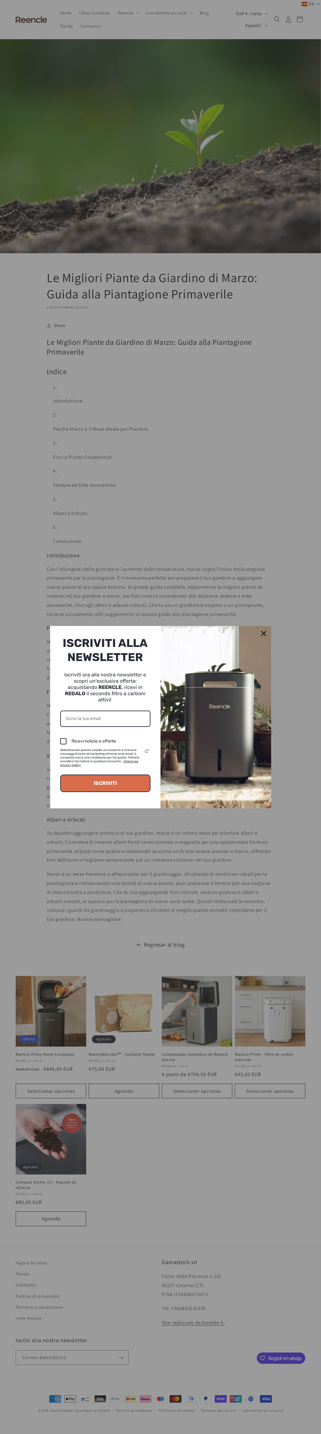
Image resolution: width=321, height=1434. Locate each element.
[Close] (263, 633)
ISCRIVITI (105, 783)
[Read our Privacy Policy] (146, 751)
